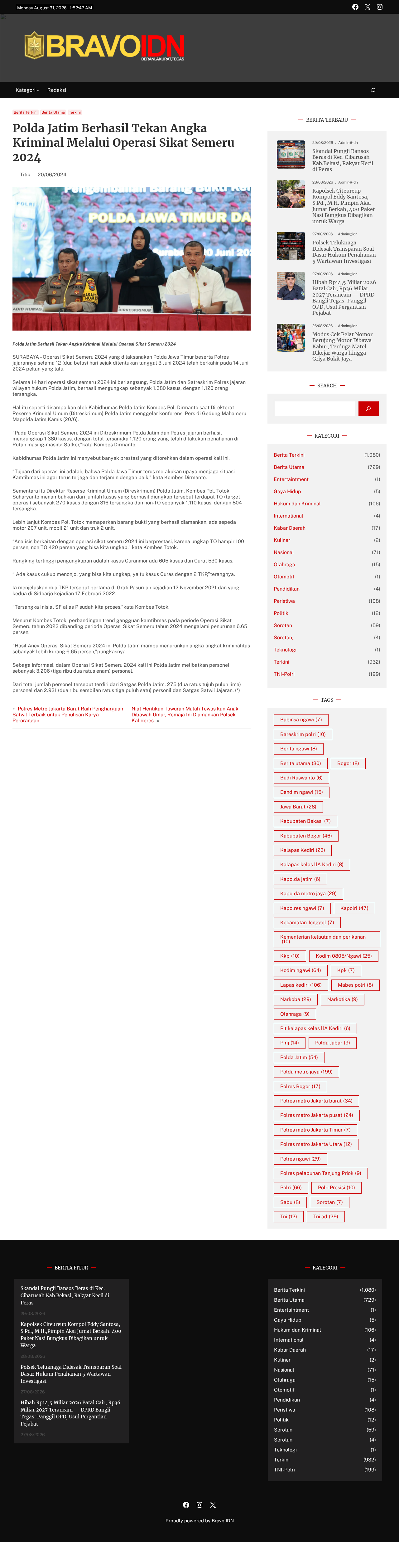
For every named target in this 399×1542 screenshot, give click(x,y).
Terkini (75, 112)
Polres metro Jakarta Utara (316, 1144)
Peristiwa (284, 601)
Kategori (26, 90)
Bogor (348, 763)
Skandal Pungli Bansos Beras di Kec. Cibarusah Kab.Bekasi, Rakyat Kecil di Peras (342, 160)
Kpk (346, 970)
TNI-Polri (284, 674)
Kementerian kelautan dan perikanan (323, 939)
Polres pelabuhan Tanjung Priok (320, 1173)
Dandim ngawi (301, 792)
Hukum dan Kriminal (297, 504)
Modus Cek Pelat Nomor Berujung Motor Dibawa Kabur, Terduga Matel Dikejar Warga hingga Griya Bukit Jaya (342, 346)
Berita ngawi (298, 749)
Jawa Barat (298, 807)
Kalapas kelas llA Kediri (312, 864)
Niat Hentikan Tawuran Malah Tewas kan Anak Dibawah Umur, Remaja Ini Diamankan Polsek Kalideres (185, 715)
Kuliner (282, 540)
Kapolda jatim (300, 879)
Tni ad (325, 1217)
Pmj (289, 1043)
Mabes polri (355, 985)
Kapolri (354, 908)
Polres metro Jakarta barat (316, 1101)
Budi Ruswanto (301, 778)
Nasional (284, 552)
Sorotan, (283, 638)
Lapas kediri (301, 985)
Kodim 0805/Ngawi (344, 956)
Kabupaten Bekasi (305, 821)
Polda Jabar (332, 1043)
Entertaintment (291, 479)
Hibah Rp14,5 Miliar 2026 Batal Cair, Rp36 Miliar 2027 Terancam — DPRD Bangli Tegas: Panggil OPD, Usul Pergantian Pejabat (344, 297)
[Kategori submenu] (38, 90)
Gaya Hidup (287, 491)
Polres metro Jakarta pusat (316, 1115)
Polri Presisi (336, 1188)
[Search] (368, 408)
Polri (291, 1188)
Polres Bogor (300, 1086)
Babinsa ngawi (301, 720)
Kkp (290, 956)
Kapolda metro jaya (308, 893)
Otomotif (284, 577)
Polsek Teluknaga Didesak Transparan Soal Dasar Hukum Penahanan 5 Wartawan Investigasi (344, 252)
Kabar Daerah (289, 528)
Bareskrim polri (303, 734)
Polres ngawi (300, 1159)
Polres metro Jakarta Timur (315, 1130)
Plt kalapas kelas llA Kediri (315, 1028)
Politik (281, 613)
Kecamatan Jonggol (307, 923)
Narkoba (295, 999)
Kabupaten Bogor (306, 836)
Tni (288, 1217)
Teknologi (285, 650)
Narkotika (342, 999)
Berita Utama (53, 112)
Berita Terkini (25, 112)
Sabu (290, 1202)
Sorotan (283, 625)
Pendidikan (287, 589)
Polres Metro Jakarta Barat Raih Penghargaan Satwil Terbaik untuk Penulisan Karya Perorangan (67, 715)
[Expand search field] (369, 90)
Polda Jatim (299, 1057)
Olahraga (284, 564)
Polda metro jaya (306, 1072)
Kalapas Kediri (302, 850)
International (288, 516)
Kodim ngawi (300, 970)
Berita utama (300, 763)
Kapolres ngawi (302, 908)
